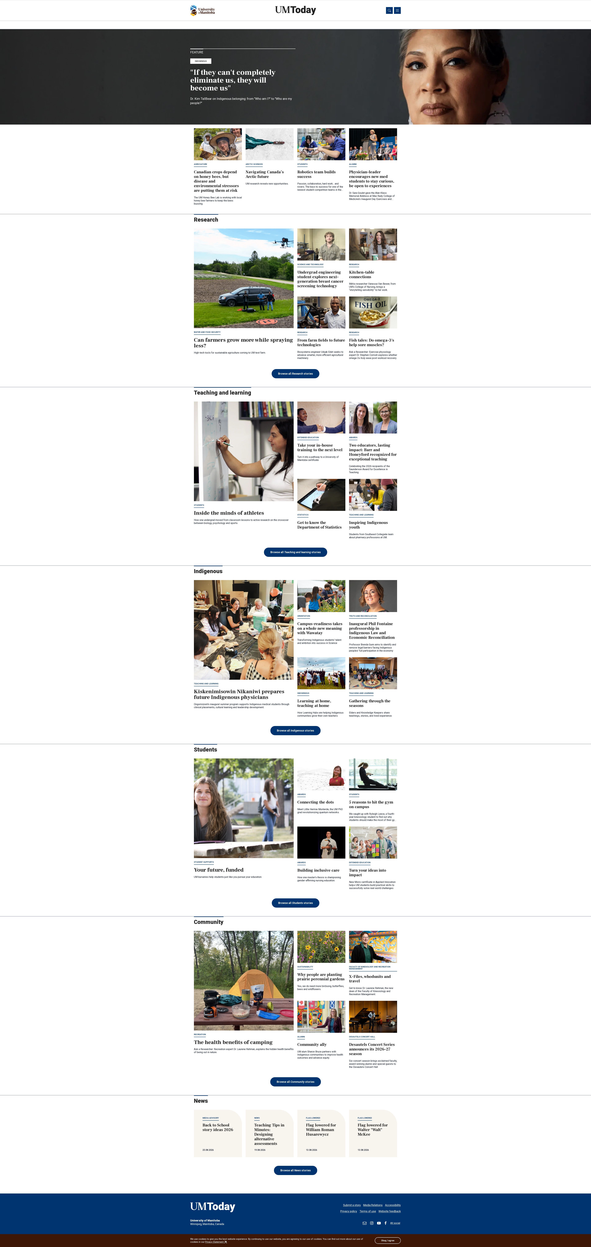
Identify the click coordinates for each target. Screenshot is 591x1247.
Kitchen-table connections (361, 275)
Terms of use (368, 1211)
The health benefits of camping (233, 1042)
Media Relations (373, 1205)
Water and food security (207, 332)
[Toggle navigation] (397, 10)
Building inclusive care (318, 870)
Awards (353, 437)
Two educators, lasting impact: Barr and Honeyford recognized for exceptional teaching (373, 452)
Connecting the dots (315, 802)
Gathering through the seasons (369, 703)
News (257, 1118)
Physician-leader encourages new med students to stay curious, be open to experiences (371, 179)
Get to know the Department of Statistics (319, 525)
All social (395, 1223)
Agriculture (200, 164)
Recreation (200, 1034)
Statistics (302, 515)
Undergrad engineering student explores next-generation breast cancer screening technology (320, 279)
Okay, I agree (387, 1240)
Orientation (303, 616)
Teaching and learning (361, 515)
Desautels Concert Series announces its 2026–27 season (372, 1049)
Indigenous (201, 61)
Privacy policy (348, 1211)
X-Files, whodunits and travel (370, 979)
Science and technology (310, 264)
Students (302, 164)
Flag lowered (313, 1118)
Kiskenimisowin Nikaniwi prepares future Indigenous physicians (239, 694)
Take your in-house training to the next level (319, 448)
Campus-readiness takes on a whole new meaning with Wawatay (319, 628)
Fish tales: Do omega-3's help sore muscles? (371, 343)
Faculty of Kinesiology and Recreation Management (369, 968)
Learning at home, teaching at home (314, 703)
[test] (364, 1223)
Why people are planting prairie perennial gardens (321, 977)
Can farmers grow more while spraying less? (243, 342)
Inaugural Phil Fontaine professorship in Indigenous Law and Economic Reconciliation (372, 630)
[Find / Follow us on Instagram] (372, 1223)
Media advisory (211, 1118)
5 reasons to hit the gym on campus (371, 804)
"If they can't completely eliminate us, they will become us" (232, 80)
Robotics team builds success (316, 174)
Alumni (353, 164)
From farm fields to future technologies (321, 343)
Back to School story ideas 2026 (218, 1127)
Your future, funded (219, 869)
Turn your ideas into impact (367, 873)
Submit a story (352, 1205)
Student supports (204, 862)
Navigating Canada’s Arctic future (265, 174)
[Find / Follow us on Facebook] (385, 1223)
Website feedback (389, 1211)
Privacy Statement (216, 1242)
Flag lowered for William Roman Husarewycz (321, 1130)
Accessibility (393, 1205)
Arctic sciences (254, 164)
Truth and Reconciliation (363, 616)
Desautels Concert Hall (362, 1037)
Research (354, 264)
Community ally (312, 1044)
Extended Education (308, 437)
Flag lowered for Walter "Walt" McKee (373, 1130)
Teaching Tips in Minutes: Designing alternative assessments (269, 1134)
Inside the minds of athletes (229, 513)
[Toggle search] (389, 10)
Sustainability (305, 967)
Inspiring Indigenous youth (368, 525)
